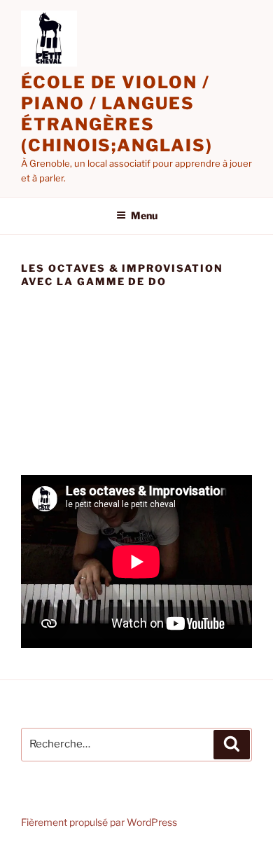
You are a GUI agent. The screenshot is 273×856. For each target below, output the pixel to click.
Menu (144, 215)
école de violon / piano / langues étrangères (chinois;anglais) (117, 114)
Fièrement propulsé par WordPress (99, 822)
